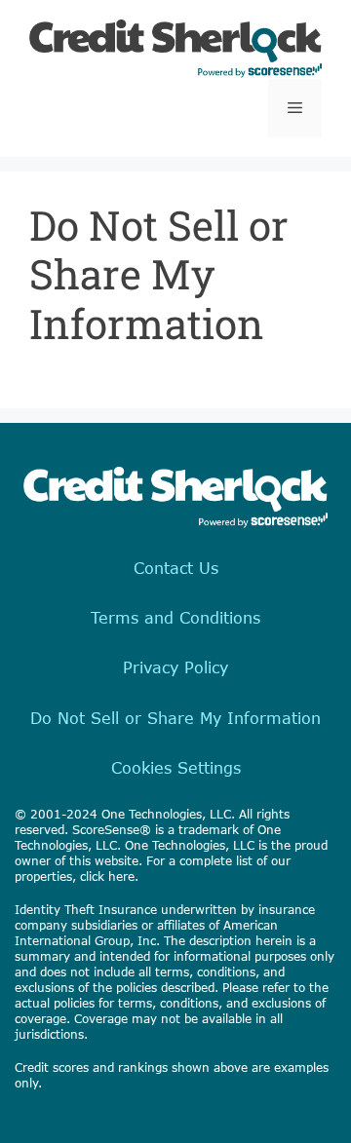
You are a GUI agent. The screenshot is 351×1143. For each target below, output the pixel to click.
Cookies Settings (176, 767)
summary (42, 956)
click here (107, 876)
